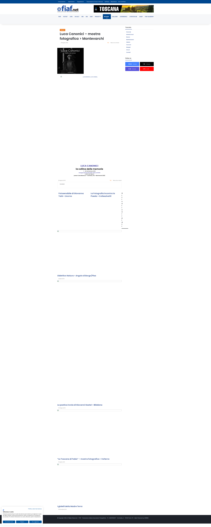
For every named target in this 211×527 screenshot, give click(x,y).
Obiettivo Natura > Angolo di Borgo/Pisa (76, 275)
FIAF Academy (149, 16)
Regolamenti (80, 1)
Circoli (128, 49)
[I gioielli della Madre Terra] (89, 484)
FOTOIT (65, 16)
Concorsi (128, 44)
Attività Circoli (129, 34)
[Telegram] (68, 185)
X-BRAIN (146, 518)
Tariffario (107, 1)
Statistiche (133, 16)
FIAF (59, 16)
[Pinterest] (62, 185)
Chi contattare (122, 1)
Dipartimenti (71, 1)
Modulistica (114, 1)
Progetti (98, 16)
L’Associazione (61, 1)
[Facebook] (59, 185)
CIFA (71, 16)
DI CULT (77, 16)
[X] (60, 185)
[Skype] (63, 185)
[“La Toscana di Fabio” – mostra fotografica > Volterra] (89, 433)
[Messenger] (65, 185)
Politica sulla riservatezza (35, 508)
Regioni (106, 16)
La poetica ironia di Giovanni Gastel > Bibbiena (79, 405)
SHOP (141, 16)
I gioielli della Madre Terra (69, 506)
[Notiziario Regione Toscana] (67, 9)
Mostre (62, 30)
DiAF (91, 16)
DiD (82, 16)
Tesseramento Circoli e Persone (95, 1)
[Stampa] (70, 185)
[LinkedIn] (61, 185)
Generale (128, 32)
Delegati (128, 47)
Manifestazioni (130, 39)
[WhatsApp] (67, 185)
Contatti (128, 52)
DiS (87, 16)
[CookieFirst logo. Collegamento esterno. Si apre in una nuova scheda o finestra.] (3, 510)
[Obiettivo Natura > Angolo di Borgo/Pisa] (89, 252)
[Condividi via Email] (69, 185)
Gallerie (115, 16)
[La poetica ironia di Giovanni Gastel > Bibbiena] (89, 342)
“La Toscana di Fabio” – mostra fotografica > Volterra (83, 459)
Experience (123, 16)
